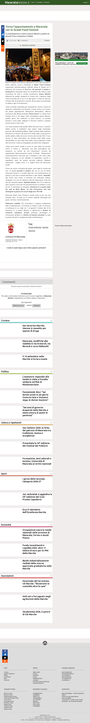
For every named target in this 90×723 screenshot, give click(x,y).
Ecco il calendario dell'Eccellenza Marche (34, 510)
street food (32, 231)
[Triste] (14, 254)
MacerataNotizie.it (66, 677)
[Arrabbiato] (4, 254)
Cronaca (47, 40)
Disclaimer (47, 719)
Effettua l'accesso (18, 305)
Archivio (35, 673)
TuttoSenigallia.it (37, 698)
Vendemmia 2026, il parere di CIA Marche (36, 613)
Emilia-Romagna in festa (10, 696)
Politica (6, 675)
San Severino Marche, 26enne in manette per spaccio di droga (34, 328)
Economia (6, 680)
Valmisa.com (36, 696)
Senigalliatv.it (36, 695)
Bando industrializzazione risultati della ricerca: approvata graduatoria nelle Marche (37, 564)
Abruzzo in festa (8, 695)
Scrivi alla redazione (38, 683)
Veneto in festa (8, 709)
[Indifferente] (24, 254)
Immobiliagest (36, 706)
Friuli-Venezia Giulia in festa (11, 698)
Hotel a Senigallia (66, 698)
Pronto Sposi (36, 704)
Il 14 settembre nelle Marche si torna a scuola (34, 357)
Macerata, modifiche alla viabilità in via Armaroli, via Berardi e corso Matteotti (36, 343)
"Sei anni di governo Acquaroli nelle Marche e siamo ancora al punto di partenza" (35, 411)
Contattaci (35, 680)
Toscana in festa (8, 706)
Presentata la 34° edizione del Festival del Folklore (36, 444)
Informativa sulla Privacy (63, 719)
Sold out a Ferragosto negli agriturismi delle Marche (36, 597)
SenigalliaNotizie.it (37, 693)
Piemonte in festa (8, 702)
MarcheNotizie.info (67, 672)
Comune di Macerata (15, 237)
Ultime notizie (36, 672)
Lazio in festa (7, 699)
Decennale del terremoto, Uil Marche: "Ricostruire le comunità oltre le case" (36, 583)
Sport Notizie (36, 702)
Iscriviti (35, 677)
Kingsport (35, 701)
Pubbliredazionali (37, 678)
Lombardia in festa (9, 701)
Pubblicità (53, 719)
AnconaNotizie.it (66, 675)
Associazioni (7, 677)
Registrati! (36, 305)
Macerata (45, 227)
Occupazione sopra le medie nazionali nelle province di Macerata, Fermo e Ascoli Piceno (36, 534)
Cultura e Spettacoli (9, 673)
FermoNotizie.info (66, 678)
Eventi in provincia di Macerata (41, 681)
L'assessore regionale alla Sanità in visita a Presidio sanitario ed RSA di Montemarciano (35, 380)
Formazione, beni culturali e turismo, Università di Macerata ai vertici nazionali (36, 461)
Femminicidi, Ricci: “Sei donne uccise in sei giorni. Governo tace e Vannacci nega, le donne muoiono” (35, 396)
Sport (5, 678)
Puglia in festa (7, 704)
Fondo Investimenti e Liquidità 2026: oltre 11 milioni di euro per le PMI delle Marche (35, 549)
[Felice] (35, 254)
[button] (85, 2)
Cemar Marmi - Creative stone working (72, 699)
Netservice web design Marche (70, 696)
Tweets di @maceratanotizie (63, 225)
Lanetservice (31, 719)
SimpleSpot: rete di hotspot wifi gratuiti (72, 701)
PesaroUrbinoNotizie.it (68, 673)
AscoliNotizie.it (66, 680)
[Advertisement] (71, 36)
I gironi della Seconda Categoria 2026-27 (33, 480)
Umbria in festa (8, 707)
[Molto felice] (45, 254)
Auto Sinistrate (37, 699)
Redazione (36, 675)
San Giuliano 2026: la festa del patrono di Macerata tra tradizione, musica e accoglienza (36, 431)
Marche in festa (8, 693)
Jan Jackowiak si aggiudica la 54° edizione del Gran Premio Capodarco (37, 497)
